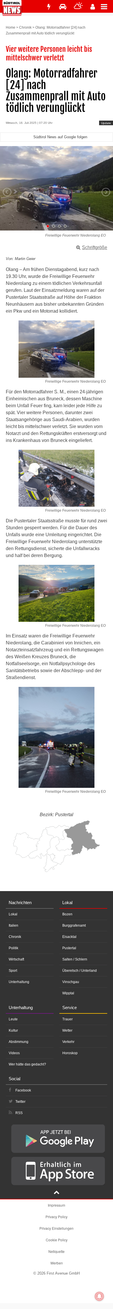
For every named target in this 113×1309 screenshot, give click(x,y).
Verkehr (68, 1042)
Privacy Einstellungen (56, 1228)
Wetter (67, 1030)
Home (10, 27)
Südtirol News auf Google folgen (60, 137)
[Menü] (107, 6)
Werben (56, 1262)
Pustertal (69, 948)
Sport (13, 971)
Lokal (13, 914)
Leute (13, 1019)
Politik (13, 948)
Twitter (20, 1102)
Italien (13, 925)
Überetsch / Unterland (79, 971)
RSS (19, 1113)
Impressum (56, 1205)
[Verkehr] (62, 6)
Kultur (13, 1030)
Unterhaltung (19, 982)
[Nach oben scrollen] (56, 1193)
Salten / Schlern (74, 959)
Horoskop (70, 1053)
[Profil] (92, 6)
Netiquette (56, 1251)
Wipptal (68, 993)
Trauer (67, 1019)
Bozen (67, 914)
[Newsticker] (49, 6)
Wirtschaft (16, 959)
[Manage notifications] (99, 1296)
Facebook (23, 1090)
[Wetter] (78, 6)
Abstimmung (18, 1042)
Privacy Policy (56, 1216)
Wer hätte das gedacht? (27, 1064)
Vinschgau (70, 982)
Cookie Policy (57, 1239)
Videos (14, 1053)
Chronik (25, 27)
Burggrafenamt (74, 925)
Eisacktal (69, 937)
